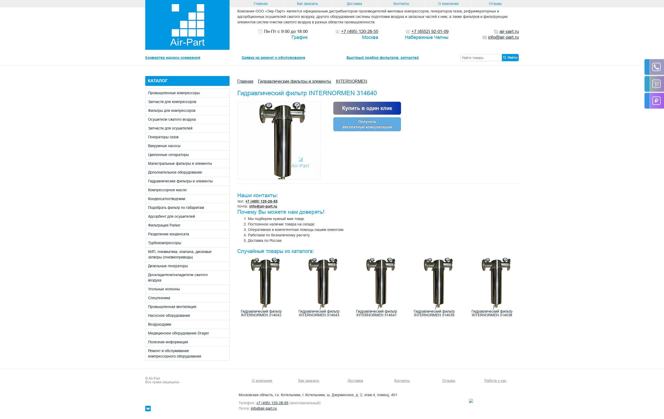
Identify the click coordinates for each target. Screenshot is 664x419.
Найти (512, 57)
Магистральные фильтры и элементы (180, 163)
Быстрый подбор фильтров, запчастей (383, 58)
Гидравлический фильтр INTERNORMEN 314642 (261, 313)
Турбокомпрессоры (164, 243)
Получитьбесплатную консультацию (367, 124)
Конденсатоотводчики (166, 199)
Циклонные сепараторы (168, 155)
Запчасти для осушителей (170, 128)
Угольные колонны (164, 289)
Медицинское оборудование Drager (178, 333)
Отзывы (495, 4)
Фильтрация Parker (164, 225)
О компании (448, 4)
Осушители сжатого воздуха (172, 119)
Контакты (401, 4)
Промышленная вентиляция (172, 307)
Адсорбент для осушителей (171, 216)
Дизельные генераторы (168, 266)
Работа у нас (496, 381)
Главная (261, 4)
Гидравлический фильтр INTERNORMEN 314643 (319, 313)
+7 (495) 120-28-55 (261, 201)
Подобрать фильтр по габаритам (176, 207)
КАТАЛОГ (158, 80)
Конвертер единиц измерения (172, 58)
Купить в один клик (367, 108)
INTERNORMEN (351, 81)
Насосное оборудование (169, 315)
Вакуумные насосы (164, 146)
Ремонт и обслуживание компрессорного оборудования (174, 353)
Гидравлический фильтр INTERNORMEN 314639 (434, 313)
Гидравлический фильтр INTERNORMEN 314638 (492, 313)
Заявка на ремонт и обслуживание (273, 58)
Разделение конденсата (168, 234)
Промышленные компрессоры (174, 93)
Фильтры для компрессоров (171, 110)
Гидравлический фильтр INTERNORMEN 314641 (376, 313)
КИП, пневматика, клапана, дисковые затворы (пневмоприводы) (180, 254)
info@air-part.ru (263, 206)
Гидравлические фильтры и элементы (180, 181)
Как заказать (307, 4)
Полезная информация (168, 342)
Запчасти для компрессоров (172, 102)
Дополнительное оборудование (175, 172)
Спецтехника (159, 298)
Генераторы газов (163, 137)
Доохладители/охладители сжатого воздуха (178, 277)
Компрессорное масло (167, 190)
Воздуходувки (159, 324)
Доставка (354, 4)
